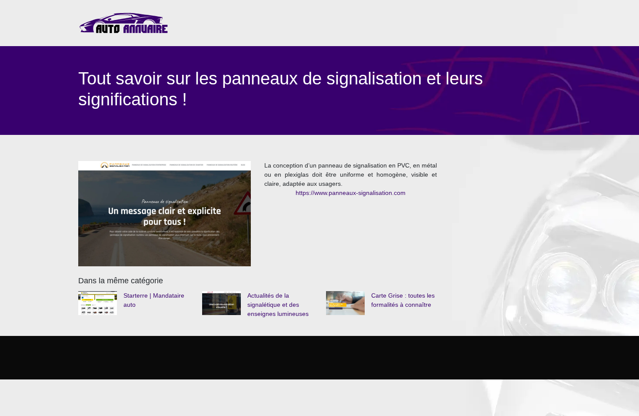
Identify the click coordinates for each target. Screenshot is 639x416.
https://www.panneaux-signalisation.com (351, 192)
